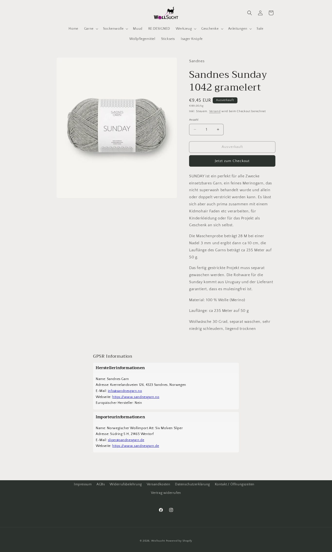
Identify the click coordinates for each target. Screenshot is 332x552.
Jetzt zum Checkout (232, 161)
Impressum (83, 484)
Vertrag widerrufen (166, 493)
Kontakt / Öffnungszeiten (234, 484)
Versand (215, 111)
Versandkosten (158, 484)
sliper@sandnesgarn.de (126, 440)
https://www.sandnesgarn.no (135, 397)
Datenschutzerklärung (192, 484)
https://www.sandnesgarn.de (135, 446)
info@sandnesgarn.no (125, 391)
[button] (90, 29)
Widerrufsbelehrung (126, 484)
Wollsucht (158, 540)
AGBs (100, 484)
